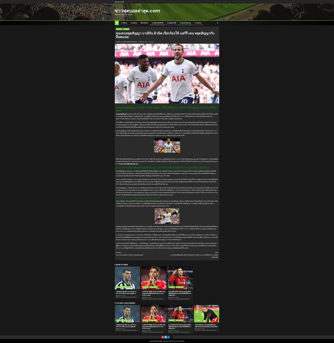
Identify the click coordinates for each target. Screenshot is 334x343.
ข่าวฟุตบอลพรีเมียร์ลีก (158, 23)
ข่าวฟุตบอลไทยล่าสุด (185, 23)
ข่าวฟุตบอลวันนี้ (171, 23)
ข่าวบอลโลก (198, 23)
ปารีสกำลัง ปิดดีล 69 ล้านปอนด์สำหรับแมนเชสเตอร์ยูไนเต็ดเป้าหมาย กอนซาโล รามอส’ (153, 293)
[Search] (218, 23)
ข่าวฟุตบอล (124, 23)
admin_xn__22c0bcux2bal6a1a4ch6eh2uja (127, 41)
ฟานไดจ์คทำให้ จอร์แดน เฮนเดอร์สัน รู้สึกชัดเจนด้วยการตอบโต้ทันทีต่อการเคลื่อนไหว (180, 293)
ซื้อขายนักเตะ (144, 23)
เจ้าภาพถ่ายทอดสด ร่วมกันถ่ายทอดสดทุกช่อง (129, 254)
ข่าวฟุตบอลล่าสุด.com (137, 11)
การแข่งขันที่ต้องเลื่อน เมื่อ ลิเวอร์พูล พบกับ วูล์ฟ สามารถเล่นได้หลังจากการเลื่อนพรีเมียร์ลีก (194, 255)
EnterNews (172, 341)
